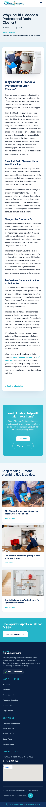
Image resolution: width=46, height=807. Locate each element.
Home (5, 32)
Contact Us (23, 438)
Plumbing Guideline (10, 700)
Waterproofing (8, 744)
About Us (6, 684)
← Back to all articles (14, 386)
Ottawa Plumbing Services (22, 357)
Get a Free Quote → (33, 804)
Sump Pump (7, 739)
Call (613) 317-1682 (23, 446)
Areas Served (8, 695)
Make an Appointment (15, 634)
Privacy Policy (22, 796)
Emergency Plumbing (11, 723)
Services (6, 690)
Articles (12, 32)
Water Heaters (8, 728)
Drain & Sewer (8, 734)
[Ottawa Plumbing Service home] (14, 3)
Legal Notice (8, 711)
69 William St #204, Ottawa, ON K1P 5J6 (18, 757)
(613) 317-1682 (13, 761)
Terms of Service (8, 796)
